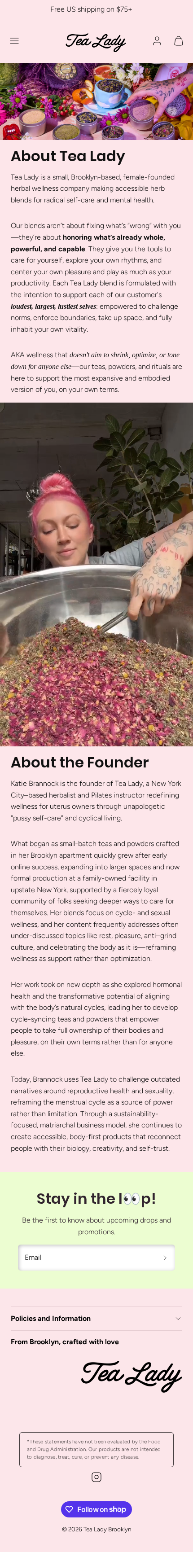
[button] (14, 41)
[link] (157, 41)
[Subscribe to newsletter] (165, 1258)
